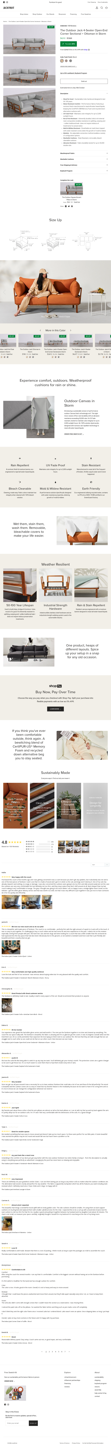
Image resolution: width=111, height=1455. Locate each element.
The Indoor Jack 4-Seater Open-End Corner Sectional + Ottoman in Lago (25, 1254)
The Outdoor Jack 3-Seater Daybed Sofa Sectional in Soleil (21, 1066)
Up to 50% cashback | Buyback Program (73, 73)
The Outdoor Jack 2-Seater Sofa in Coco (14, 1116)
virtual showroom (70, 1377)
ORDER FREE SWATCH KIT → (68, 66)
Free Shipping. (92, 2)
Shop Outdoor (37, 14)
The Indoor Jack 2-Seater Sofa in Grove (14, 1343)
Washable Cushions (67, 159)
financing (67, 1383)
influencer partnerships (72, 1380)
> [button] (69, 1351)
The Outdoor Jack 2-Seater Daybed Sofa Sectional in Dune (21, 1092)
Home (5, 21)
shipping (97, 1380)
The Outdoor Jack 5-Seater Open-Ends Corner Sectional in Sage (22, 1140)
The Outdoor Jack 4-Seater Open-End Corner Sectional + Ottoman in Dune (26, 1042)
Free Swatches (86, 14)
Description (64, 93)
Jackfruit (14, 1443)
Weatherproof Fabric (67, 153)
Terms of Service (64, 1443)
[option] (55, 291)
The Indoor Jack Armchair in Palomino (14, 1232)
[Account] (96, 7)
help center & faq (100, 1393)
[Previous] (4, 291)
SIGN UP (33, 1423)
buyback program (101, 1383)
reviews (67, 1387)
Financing (73, 14)
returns (97, 1387)
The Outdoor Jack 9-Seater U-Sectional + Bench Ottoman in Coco (22, 1163)
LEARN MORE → (55, 709)
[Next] (106, 291)
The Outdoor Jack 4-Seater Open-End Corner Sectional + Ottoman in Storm (30, 21)
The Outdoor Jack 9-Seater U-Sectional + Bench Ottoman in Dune (23, 978)
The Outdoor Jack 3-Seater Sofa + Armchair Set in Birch (19, 1014)
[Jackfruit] (8, 8)
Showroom (62, 14)
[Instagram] (7, 2)
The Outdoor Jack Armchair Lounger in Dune (16, 1189)
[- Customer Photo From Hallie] (61, 844)
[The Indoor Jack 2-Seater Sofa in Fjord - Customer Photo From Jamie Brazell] (85, 844)
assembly (98, 1390)
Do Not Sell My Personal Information (92, 1443)
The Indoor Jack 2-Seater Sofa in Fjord (14, 956)
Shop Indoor (24, 14)
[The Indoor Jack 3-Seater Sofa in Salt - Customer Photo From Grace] (69, 850)
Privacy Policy (76, 1443)
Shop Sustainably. (103, 2)
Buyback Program (66, 171)
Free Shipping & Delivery (68, 165)
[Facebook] (4, 2)
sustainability (99, 1377)
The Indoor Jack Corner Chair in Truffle (14, 1321)
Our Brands (50, 14)
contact (97, 1396)
